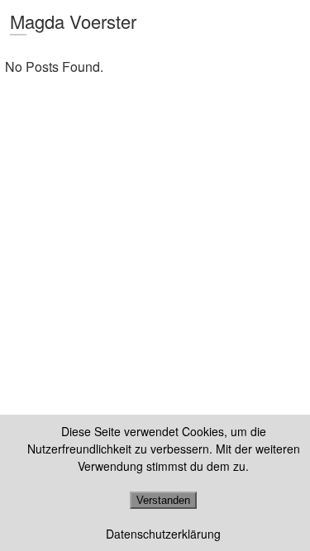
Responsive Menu (290, 22)
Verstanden (163, 500)
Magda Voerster (73, 21)
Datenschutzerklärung (163, 533)
